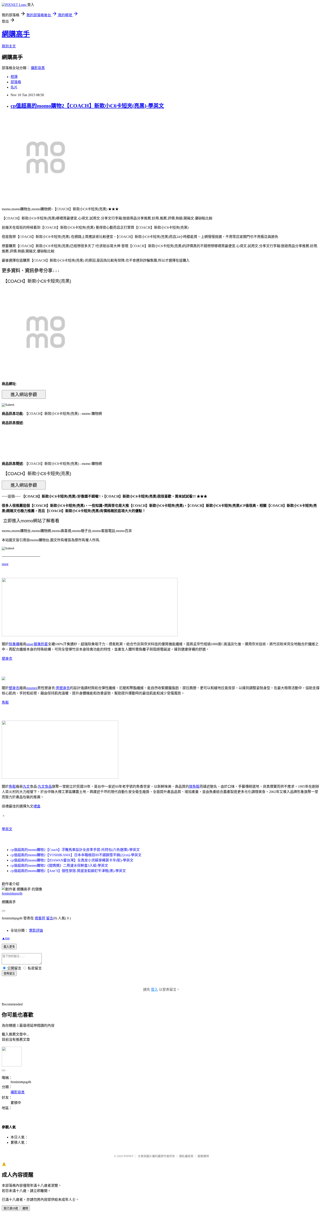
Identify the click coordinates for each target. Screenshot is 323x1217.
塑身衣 (7, 658)
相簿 (14, 77)
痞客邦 (40, 918)
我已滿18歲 (11, 1208)
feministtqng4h (12, 893)
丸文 (26, 786)
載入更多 (9, 946)
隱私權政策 (186, 1156)
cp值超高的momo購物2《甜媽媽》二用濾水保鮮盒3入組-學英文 (59, 865)
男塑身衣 (63, 688)
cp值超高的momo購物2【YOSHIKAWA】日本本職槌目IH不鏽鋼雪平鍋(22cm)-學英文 (76, 855)
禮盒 (36, 806)
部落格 (16, 82)
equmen (31, 688)
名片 (14, 87)
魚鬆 (5, 702)
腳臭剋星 (41, 644)
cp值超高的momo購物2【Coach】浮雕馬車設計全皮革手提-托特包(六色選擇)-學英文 (75, 850)
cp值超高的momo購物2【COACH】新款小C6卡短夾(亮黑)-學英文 (87, 106)
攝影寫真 (38, 68)
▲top (6, 938)
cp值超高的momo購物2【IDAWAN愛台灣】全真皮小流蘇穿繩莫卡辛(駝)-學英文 (72, 860)
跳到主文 (9, 46)
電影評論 (36, 930)
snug (5, 564)
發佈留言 (9, 973)
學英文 (7, 829)
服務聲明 (203, 1156)
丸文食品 (45, 786)
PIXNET (129, 1156)
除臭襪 (14, 644)
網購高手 (16, 34)
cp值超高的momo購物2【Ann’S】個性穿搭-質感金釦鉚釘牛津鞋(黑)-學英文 (68, 871)
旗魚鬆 (194, 786)
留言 (49, 918)
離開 (25, 1208)
